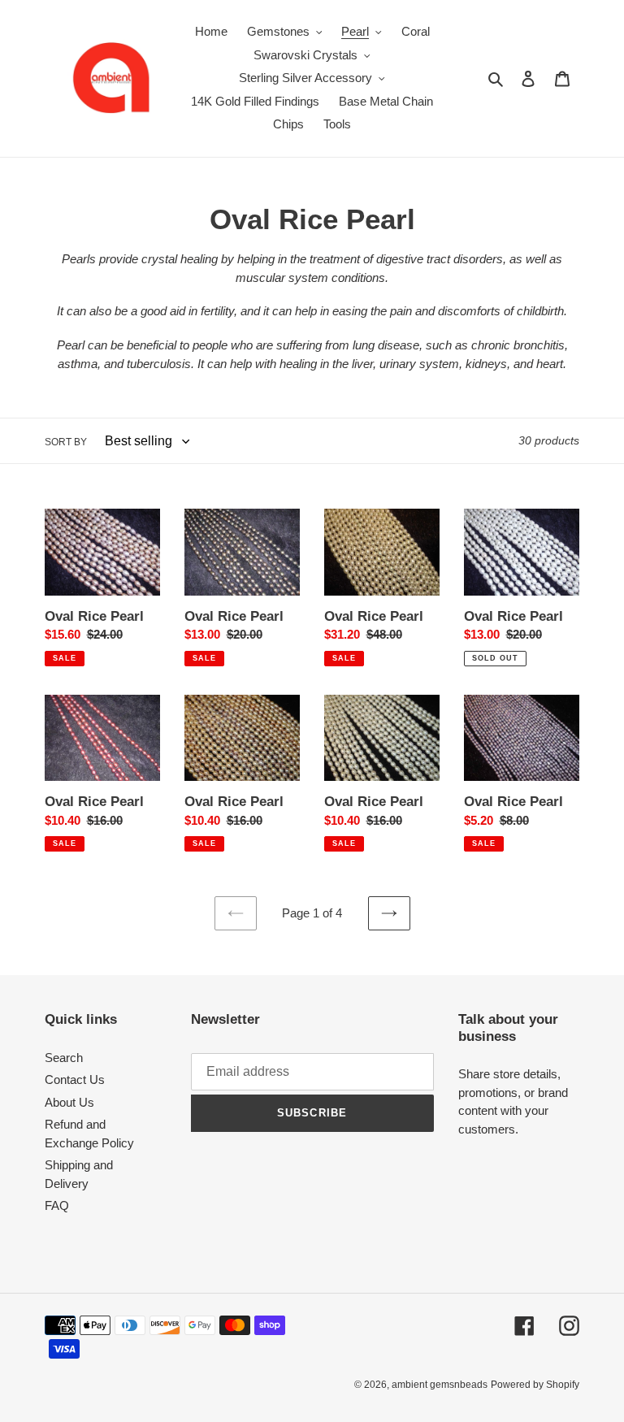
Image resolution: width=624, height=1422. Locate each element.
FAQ (57, 1205)
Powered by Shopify (535, 1384)
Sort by (66, 442)
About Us (69, 1102)
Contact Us (75, 1079)
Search (64, 1057)
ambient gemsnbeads (440, 1384)
